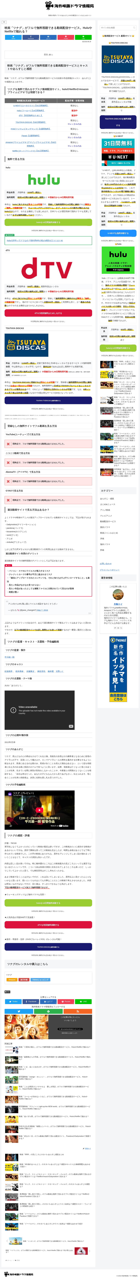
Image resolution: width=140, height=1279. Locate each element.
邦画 (8, 992)
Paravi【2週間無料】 (31, 136)
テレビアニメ (106, 516)
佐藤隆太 (30, 671)
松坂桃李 (8, 671)
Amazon (12, 980)
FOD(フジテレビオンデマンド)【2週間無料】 (31, 129)
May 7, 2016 (42, 610)
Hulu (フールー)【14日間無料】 (31, 111)
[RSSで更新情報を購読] (78, 1011)
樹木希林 (19, 671)
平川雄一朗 (9, 657)
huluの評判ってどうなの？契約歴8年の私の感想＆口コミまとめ (35, 240)
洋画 (102, 538)
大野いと (60, 671)
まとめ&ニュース (107, 504)
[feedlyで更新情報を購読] (48, 1011)
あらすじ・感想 (107, 499)
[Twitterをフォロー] (19, 1011)
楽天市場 (23, 980)
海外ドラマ (105, 544)
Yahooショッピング (40, 980)
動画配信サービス (108, 521)
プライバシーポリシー (109, 570)
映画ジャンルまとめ (109, 533)
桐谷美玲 (41, 671)
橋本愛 (51, 671)
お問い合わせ (106, 564)
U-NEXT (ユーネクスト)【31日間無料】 (30, 106)
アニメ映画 (105, 510)
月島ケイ (118, 604)
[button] (134, 27)
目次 (46, 54)
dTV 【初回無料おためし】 (31, 115)
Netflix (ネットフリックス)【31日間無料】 (30, 151)
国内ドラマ (105, 527)
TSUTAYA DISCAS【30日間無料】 (31, 122)
